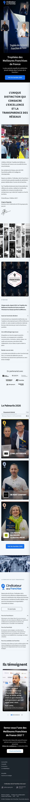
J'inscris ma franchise (15, 751)
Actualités (3, 773)
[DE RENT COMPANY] (15, 480)
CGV (18, 796)
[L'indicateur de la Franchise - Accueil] (9, 3)
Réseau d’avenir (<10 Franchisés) (11, 416)
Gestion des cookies (6, 796)
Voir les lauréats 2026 (15, 77)
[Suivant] (22, 715)
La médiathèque (5, 768)
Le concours (4, 766)
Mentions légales (5, 795)
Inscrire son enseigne (6, 775)
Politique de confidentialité (18, 795)
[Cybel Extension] (15, 438)
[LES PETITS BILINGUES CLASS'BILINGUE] (15, 521)
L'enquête (3, 764)
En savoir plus (12, 609)
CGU (14, 796)
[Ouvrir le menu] (27, 2)
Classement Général (9, 412)
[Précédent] (8, 715)
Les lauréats (4, 762)
